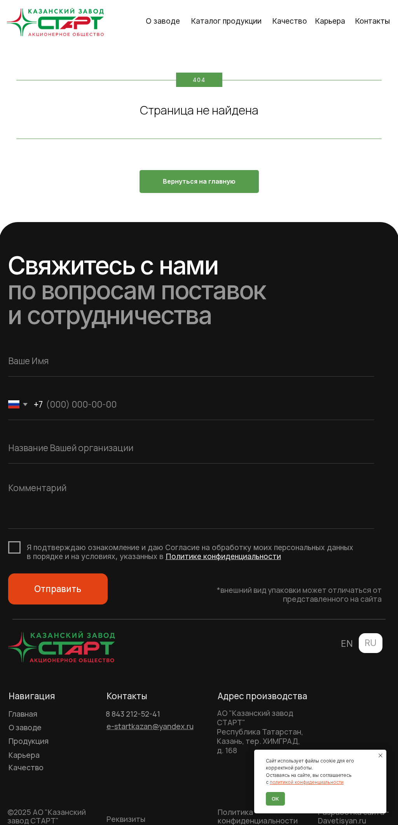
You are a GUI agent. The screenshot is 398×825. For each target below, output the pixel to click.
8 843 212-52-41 (133, 714)
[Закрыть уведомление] (380, 755)
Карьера (330, 21)
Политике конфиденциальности (223, 556)
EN (347, 643)
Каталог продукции (226, 21)
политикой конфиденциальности (307, 782)
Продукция (29, 741)
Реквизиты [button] (125, 819)
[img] (55, 22)
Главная (23, 714)
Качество (289, 21)
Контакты (372, 21)
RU (371, 642)
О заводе (163, 21)
